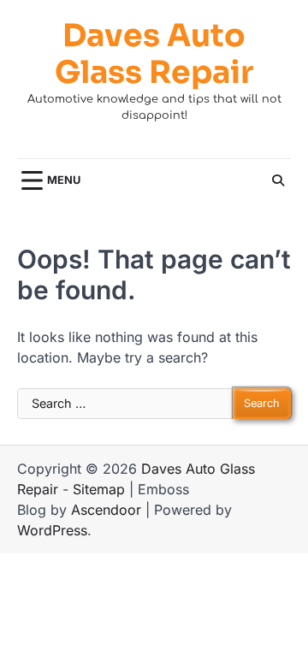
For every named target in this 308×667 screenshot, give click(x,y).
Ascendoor (106, 509)
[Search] (278, 180)
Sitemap (99, 489)
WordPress (52, 530)
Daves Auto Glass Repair (154, 54)
